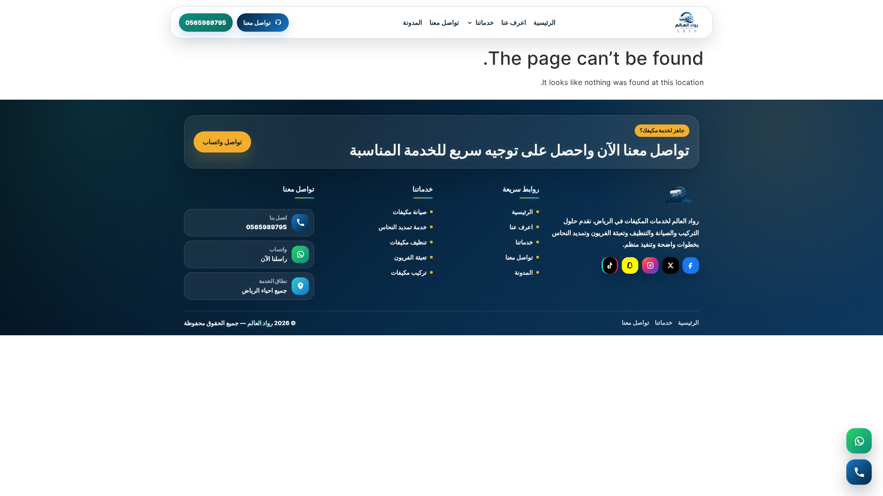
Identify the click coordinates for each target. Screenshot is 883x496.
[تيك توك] (610, 265)
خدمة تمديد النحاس (402, 227)
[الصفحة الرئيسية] (687, 22)
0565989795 (205, 22)
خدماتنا (485, 22)
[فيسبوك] (690, 265)
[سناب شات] (630, 265)
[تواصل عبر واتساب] (859, 441)
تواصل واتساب (222, 142)
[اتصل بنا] (859, 472)
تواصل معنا (444, 22)
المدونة (412, 22)
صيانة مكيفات (410, 211)
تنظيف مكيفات (408, 242)
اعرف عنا (513, 22)
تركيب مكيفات (409, 272)
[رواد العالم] (679, 197)
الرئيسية (544, 22)
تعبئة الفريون (410, 257)
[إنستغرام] (650, 265)
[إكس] (670, 265)
